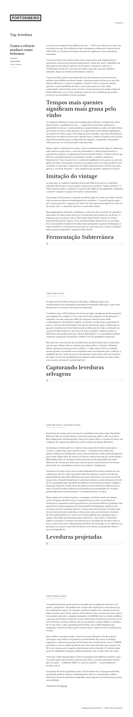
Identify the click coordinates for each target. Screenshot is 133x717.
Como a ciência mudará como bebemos (22, 50)
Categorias (119, 23)
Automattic (119, 708)
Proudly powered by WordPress (92, 708)
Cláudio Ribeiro (15, 61)
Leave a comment (16, 64)
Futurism (63, 686)
